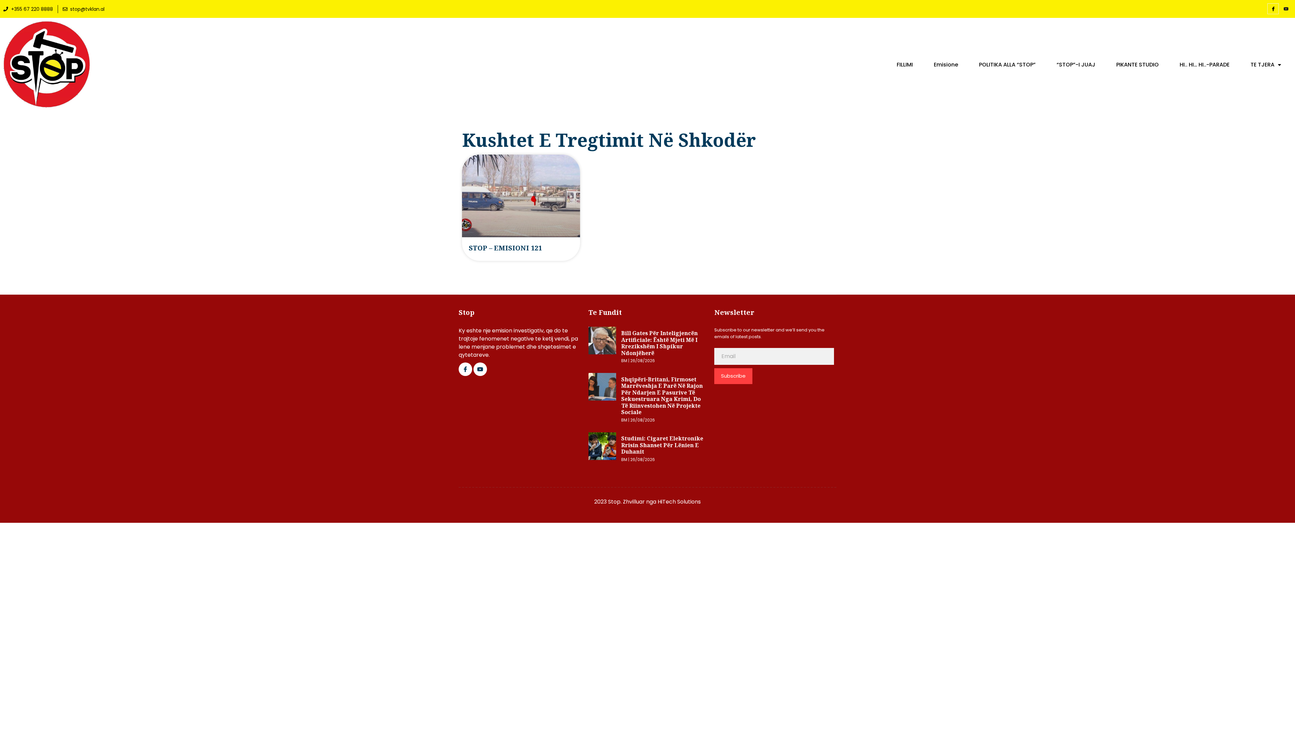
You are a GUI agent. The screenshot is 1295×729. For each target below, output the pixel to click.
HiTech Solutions (679, 502)
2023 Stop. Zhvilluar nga (626, 502)
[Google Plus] (480, 369)
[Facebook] (1273, 8)
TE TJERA (1262, 64)
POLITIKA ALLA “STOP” (1007, 64)
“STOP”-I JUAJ (1076, 64)
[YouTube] (1286, 9)
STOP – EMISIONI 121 (505, 247)
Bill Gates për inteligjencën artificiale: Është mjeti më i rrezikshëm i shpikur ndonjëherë (659, 343)
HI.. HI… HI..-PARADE (1205, 64)
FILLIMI (905, 64)
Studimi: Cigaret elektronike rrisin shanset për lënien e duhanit (662, 445)
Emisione (946, 64)
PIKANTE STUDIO (1137, 64)
